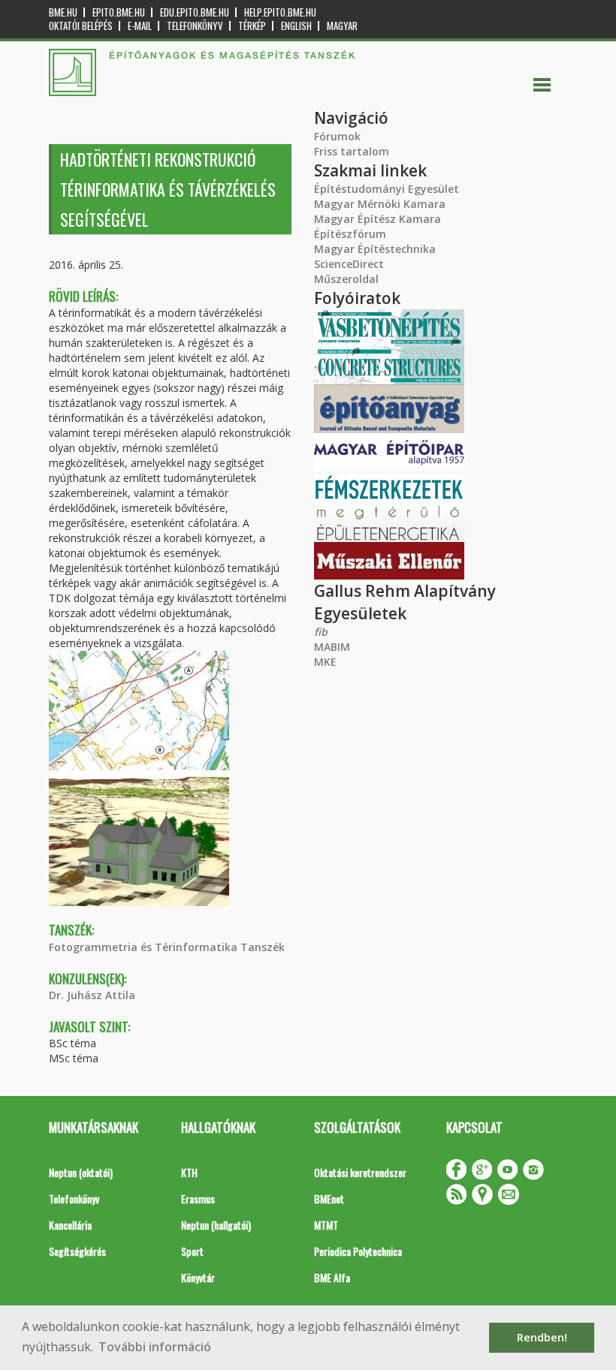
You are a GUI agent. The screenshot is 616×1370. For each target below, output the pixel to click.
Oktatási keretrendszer (360, 1172)
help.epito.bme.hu (280, 12)
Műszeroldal (346, 279)
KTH (189, 1172)
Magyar (342, 26)
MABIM (332, 647)
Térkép (252, 26)
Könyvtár (198, 1277)
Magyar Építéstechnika (375, 249)
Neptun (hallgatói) (216, 1225)
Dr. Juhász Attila (92, 995)
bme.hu (63, 12)
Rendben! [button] (542, 1337)
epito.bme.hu (118, 12)
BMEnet (329, 1198)
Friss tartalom (351, 151)
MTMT (326, 1225)
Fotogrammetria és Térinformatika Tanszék (167, 947)
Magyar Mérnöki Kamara (379, 204)
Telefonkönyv (195, 26)
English (296, 26)
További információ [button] (154, 1346)
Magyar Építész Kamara (377, 219)
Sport (192, 1251)
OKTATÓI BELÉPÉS (81, 26)
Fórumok (337, 136)
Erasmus (198, 1198)
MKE (325, 662)
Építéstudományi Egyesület (386, 189)
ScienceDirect (349, 264)
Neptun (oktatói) (81, 1172)
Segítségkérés (77, 1251)
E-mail (140, 26)
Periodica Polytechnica (358, 1251)
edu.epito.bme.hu (194, 12)
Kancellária (70, 1225)
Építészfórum (350, 234)
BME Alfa (332, 1277)
